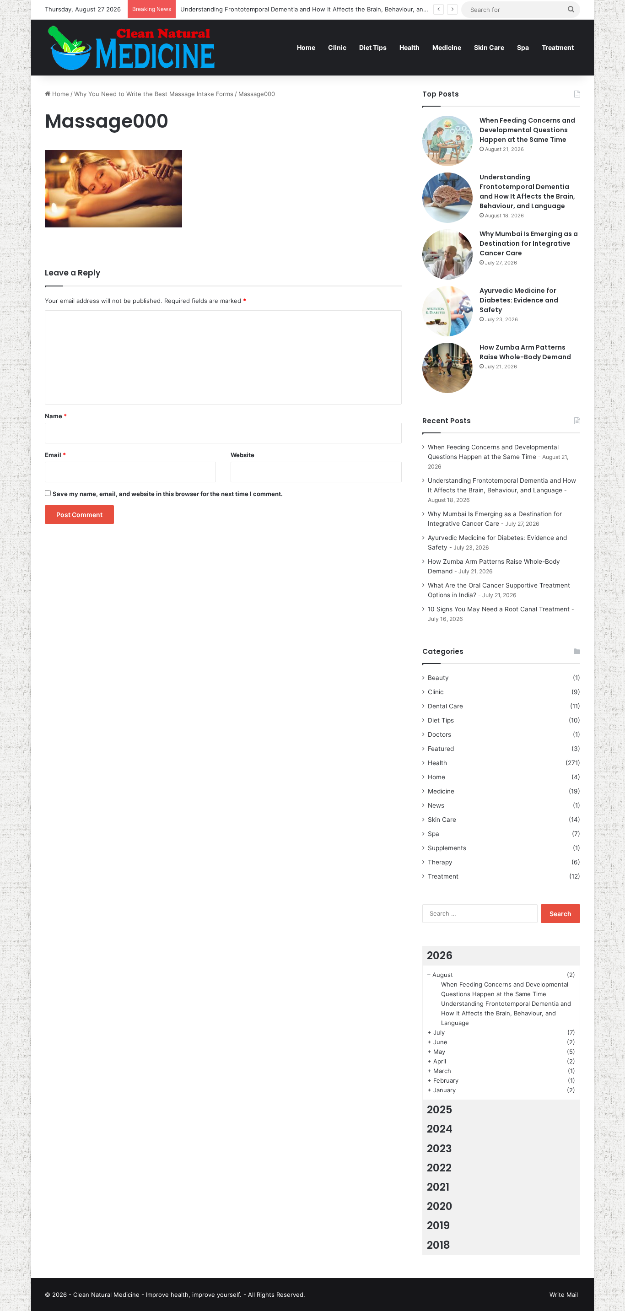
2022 (439, 1167)
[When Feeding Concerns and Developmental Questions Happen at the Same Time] (447, 141)
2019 (438, 1225)
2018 (438, 1245)
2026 (440, 955)
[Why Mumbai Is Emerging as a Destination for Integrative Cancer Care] (447, 254)
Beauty (438, 677)
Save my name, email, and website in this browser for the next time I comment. (168, 493)
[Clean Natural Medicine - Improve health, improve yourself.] (131, 47)
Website (242, 455)
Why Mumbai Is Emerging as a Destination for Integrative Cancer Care (529, 243)
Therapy (440, 862)
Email (55, 455)
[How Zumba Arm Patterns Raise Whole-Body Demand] (447, 368)
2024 (440, 1129)
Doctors (439, 734)
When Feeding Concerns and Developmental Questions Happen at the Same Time (527, 130)
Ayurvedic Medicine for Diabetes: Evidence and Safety (519, 300)
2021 (438, 1187)
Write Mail (564, 1294)
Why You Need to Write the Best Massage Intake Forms (153, 93)
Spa (523, 47)
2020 (440, 1206)
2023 (439, 1148)
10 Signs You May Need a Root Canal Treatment (499, 609)
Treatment (558, 47)
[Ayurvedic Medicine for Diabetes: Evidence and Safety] (447, 311)
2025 (440, 1109)
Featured (441, 748)
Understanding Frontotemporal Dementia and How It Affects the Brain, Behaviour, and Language (318, 9)
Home (306, 47)
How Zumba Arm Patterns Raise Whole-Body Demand (525, 352)
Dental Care (445, 706)
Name (56, 416)
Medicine (446, 47)
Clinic (337, 47)
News (436, 805)
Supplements (447, 848)
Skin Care (489, 47)
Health (409, 47)
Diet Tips (373, 47)
